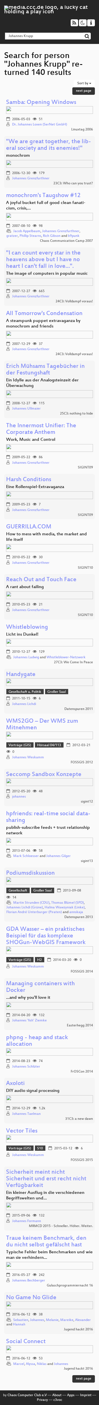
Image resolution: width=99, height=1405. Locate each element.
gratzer (12, 236)
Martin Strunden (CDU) (31, 903)
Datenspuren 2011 (78, 709)
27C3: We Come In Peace (73, 662)
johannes (19, 797)
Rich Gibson (52, 236)
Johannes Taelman (26, 1114)
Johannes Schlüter (26, 1067)
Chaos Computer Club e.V (27, 1395)
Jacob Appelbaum (26, 231)
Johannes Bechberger (28, 1281)
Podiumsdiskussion (30, 873)
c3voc (57, 1400)
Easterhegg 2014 (80, 1025)
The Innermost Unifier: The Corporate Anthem (41, 429)
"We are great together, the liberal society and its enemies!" (48, 145)
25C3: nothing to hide (76, 414)
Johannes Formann (26, 1221)
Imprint (86, 1395)
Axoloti (15, 1083)
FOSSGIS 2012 (82, 762)
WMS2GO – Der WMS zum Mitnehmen (42, 725)
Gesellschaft (18, 891)
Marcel (18, 1364)
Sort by (83, 83)
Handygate (20, 674)
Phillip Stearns (30, 236)
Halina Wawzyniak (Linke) (65, 907)
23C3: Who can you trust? (73, 183)
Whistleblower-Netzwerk (66, 657)
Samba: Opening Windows (41, 102)
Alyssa (30, 1364)
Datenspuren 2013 (78, 917)
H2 (39, 960)
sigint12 (87, 802)
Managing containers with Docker (40, 987)
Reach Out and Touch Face (41, 579)
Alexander (83, 1320)
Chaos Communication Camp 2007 (66, 241)
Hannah (19, 1325)
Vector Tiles (21, 1131)
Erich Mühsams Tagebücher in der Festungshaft (45, 370)
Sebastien (20, 1320)
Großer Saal (56, 692)
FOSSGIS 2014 (82, 972)
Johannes (37, 1320)
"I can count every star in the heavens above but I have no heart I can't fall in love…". (43, 260)
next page (83, 91)
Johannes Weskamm (28, 757)
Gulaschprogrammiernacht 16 (70, 1286)
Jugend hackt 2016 (78, 1329)
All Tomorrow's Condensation (44, 313)
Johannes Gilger (58, 856)
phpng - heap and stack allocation (37, 1041)
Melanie (52, 1320)
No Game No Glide (31, 1297)
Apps (71, 1395)
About (57, 1395)
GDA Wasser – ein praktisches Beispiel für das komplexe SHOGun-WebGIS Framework (46, 936)
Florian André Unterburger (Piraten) (34, 912)
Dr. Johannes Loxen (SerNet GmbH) (39, 125)
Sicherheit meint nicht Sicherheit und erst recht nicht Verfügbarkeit (46, 1179)
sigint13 (87, 861)
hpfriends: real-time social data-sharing (48, 817)
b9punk (73, 236)
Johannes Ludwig (26, 657)
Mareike (66, 1320)
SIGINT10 (85, 568)
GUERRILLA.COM (28, 527)
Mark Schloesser (26, 856)
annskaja (76, 912)
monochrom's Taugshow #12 (43, 195)
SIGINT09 (85, 468)
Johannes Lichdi (24, 704)
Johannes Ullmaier (26, 409)
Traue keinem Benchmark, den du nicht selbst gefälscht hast (46, 1242)
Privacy (42, 1400)
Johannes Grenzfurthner (31, 178)
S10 (40, 1148)
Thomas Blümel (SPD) (67, 903)
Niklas (41, 1364)
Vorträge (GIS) (20, 745)
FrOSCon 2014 (82, 1072)
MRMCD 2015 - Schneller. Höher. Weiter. (61, 1226)
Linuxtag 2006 (82, 130)
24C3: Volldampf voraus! (74, 301)
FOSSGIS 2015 (82, 1160)
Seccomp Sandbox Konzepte (43, 774)
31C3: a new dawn (79, 1119)
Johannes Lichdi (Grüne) (24, 907)
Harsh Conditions (28, 479)
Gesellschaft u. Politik (25, 692)
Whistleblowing (27, 627)
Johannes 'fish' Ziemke (29, 1021)
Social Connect (26, 1341)
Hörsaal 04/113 (49, 745)
